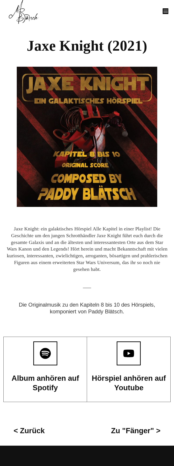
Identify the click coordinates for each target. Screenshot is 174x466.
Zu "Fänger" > (135, 430)
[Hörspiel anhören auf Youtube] (129, 353)
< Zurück (29, 430)
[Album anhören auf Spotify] (45, 353)
